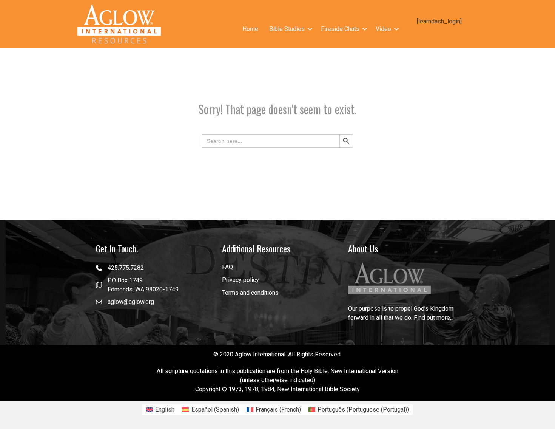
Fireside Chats (340, 29)
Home (250, 29)
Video (383, 29)
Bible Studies (287, 29)
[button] (310, 29)
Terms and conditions (250, 292)
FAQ (227, 267)
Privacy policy (240, 279)
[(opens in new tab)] (389, 278)
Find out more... (433, 317)
